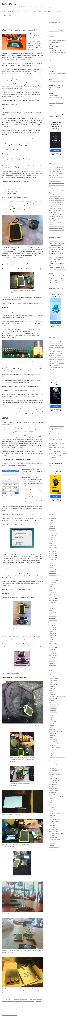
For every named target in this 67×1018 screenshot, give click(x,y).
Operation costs (53, 784)
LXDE (40, 999)
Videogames (52, 835)
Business (51, 694)
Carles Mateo (9, 3)
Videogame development (55, 833)
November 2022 (52, 530)
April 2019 (51, 610)
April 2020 (51, 590)
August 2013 (52, 661)
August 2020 (52, 582)
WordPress (52, 716)
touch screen (26, 1001)
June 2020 (51, 586)
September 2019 (53, 600)
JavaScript (52, 804)
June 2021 (51, 563)
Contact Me (12, 15)
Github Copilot (53, 678)
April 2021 (51, 567)
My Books (27, 11)
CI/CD (50, 702)
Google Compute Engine (55, 731)
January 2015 (52, 645)
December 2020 (52, 575)
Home (3, 11)
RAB (34, 11)
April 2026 (51, 526)
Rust (51, 811)
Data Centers (52, 719)
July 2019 (51, 604)
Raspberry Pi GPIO (32, 329)
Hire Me (59, 11)
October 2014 (52, 647)
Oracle (51, 727)
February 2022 (52, 547)
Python (51, 809)
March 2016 (51, 633)
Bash (51, 798)
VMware (52, 845)
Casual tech (51, 700)
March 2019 (51, 612)
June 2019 (51, 606)
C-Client (50, 261)
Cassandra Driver (53, 249)
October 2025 (52, 528)
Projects (10, 11)
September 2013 (53, 659)
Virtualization (52, 837)
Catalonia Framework (54, 257)
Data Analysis (52, 718)
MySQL (51, 723)
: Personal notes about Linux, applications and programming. (56, 430)
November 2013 (52, 657)
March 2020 (51, 592)
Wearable (31, 1001)
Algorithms (51, 686)
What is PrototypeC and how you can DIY (19, 30)
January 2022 (52, 549)
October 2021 (52, 555)
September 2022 (53, 534)
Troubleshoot (52, 827)
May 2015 (51, 639)
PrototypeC (5, 1001)
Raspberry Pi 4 (53, 741)
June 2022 (51, 539)
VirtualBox (52, 843)
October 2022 (52, 532)
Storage (52, 745)
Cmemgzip (51, 241)
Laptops (52, 735)
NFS (51, 753)
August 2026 (52, 518)
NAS (51, 737)
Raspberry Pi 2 (23, 999)
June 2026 (51, 522)
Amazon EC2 (52, 688)
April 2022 (51, 543)
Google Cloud (53, 710)
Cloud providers (53, 704)
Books (50, 692)
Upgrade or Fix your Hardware (57, 757)
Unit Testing (52, 815)
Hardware (16, 999)
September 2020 (53, 581)
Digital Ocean (53, 708)
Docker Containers (54, 839)
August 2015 (52, 635)
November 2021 (52, 553)
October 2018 (52, 618)
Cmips (50, 247)
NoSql (50, 772)
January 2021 (52, 573)
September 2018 (53, 620)
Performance (52, 788)
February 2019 (52, 614)
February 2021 (52, 571)
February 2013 (52, 665)
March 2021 (51, 569)
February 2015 (52, 643)
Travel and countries (54, 821)
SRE (49, 817)
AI (49, 674)
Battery (35, 999)
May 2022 (51, 541)
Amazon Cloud (53, 706)
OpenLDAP (52, 725)
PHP (51, 808)
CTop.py (51, 273)
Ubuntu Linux (53, 778)
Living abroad (52, 764)
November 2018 (52, 616)
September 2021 (53, 557)
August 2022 (52, 536)
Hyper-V (52, 841)
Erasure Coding (54, 747)
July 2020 (51, 584)
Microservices (53, 806)
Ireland (51, 825)
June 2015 (51, 637)
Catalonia (52, 823)
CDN (51, 849)
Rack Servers (52, 790)
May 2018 (51, 626)
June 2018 (51, 624)
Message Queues (53, 766)
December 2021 (52, 551)
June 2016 (51, 631)
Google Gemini (53, 680)
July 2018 (51, 622)
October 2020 (52, 579)
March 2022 (51, 545)
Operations (51, 786)
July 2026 (51, 520)
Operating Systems (53, 774)
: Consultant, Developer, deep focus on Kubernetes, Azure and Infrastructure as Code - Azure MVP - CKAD (56, 437)
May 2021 (51, 565)
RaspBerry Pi (11, 1001)
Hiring (50, 761)
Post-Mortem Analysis (55, 819)
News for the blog (53, 770)
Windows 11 (53, 782)
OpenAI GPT (53, 684)
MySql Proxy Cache (53, 279)
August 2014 (52, 649)
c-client (20, 88)
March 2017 (51, 629)
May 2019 (51, 608)
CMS (50, 714)
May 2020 (51, 588)
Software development (54, 796)
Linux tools (51, 763)
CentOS (51, 776)
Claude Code (53, 676)
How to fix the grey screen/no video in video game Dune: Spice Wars (57, 190)
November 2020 (52, 577)
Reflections (51, 792)
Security (51, 794)
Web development (53, 847)
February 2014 (52, 655)
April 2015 (51, 641)
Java (51, 802)
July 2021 (51, 561)
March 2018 (51, 627)
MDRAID (52, 749)
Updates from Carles (54, 831)
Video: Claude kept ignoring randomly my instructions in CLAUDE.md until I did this (56, 179)
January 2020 (52, 596)
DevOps (51, 729)
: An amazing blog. (56, 426)
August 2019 (52, 602)
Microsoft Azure (53, 712)
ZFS (51, 755)
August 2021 (52, 559)
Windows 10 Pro (54, 780)
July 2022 (51, 537)
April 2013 (51, 663)
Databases (51, 721)
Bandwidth (51, 690)
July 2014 (51, 651)
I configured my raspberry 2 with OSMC (17, 92)
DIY (38, 999)
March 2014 (51, 653)
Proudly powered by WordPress (9, 1015)
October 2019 (52, 598)
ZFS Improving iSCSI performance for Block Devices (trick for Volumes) (56, 353)
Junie (51, 682)
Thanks (4, 15)
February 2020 (52, 594)
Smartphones (53, 743)
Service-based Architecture (56, 813)
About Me (18, 11)
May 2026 (51, 524)
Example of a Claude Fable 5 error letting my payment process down (56, 185)
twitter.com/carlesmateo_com (56, 97)
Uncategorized (52, 829)
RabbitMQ (52, 768)
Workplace (51, 851)
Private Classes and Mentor (46, 11)
